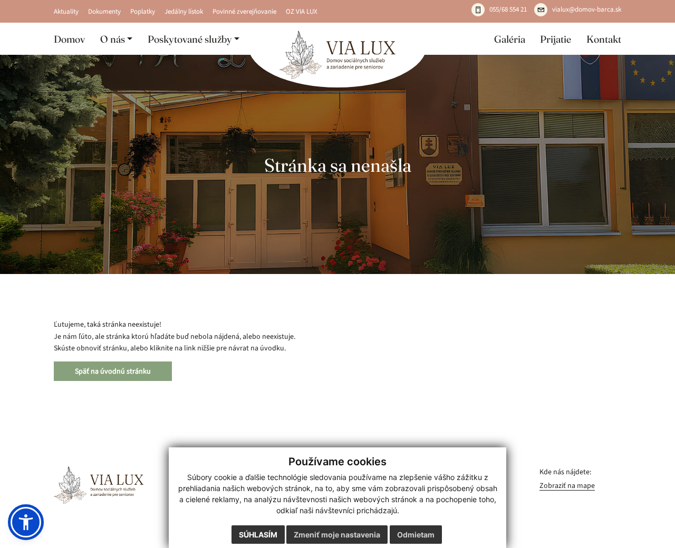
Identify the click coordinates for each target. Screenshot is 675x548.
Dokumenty (104, 11)
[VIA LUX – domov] (98, 485)
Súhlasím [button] (258, 534)
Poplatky (142, 11)
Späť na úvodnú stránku (113, 371)
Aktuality (66, 11)
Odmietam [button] (416, 534)
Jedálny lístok (184, 11)
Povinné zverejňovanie (244, 11)
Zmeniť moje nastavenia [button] (337, 534)
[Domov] (338, 55)
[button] (116, 39)
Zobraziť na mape (567, 485)
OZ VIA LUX (301, 11)
